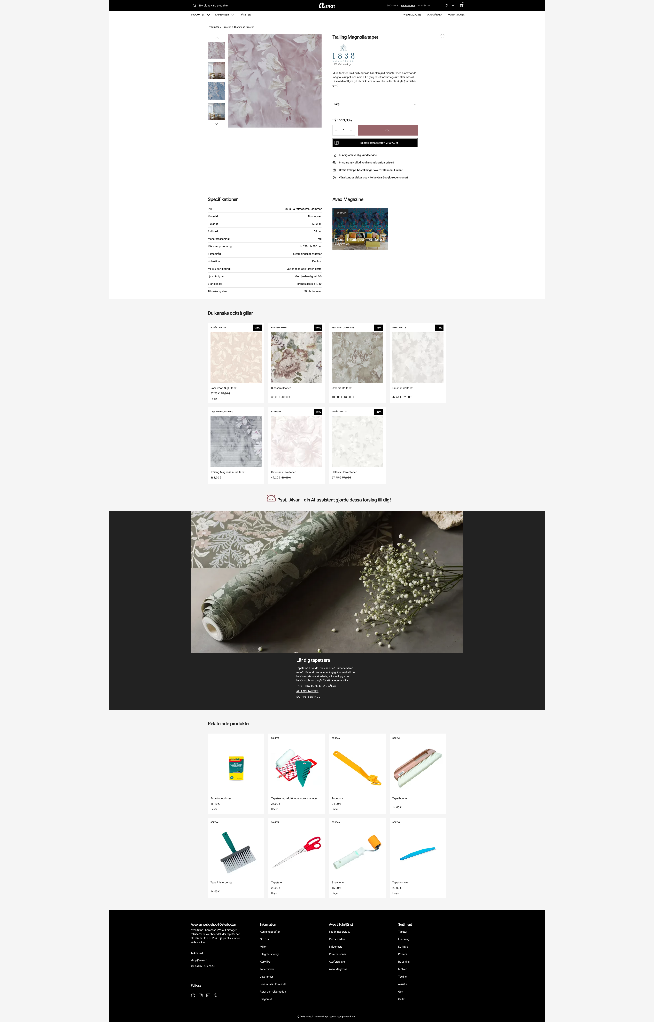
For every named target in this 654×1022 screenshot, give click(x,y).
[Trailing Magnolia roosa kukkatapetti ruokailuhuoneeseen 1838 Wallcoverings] (216, 70)
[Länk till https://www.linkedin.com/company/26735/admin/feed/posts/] (208, 995)
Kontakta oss (456, 14)
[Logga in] (454, 5)
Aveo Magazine (412, 14)
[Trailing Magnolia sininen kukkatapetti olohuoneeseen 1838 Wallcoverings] (216, 111)
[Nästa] (216, 124)
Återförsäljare (337, 961)
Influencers (335, 946)
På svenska (408, 5)
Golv (400, 991)
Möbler (402, 969)
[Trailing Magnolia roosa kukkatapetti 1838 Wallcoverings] (275, 81)
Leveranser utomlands (273, 984)
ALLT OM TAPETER (307, 691)
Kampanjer (222, 14)
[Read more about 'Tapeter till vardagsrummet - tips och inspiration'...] (360, 229)
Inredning (403, 939)
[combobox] (383, 104)
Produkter (198, 14)
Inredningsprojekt (339, 931)
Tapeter (226, 27)
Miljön (263, 946)
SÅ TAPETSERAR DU (308, 696)
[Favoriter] (446, 5)
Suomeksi (393, 5)
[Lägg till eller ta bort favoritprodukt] (442, 36)
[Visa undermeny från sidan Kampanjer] (233, 15)
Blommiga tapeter (244, 27)
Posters (402, 954)
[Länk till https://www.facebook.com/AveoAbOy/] (193, 995)
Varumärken (434, 14)
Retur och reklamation (273, 991)
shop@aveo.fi (199, 960)
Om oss (264, 939)
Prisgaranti (266, 999)
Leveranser (266, 976)
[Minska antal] (336, 130)
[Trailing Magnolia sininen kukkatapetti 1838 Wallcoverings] (216, 91)
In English (424, 5)
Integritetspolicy (269, 954)
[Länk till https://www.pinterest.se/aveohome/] (215, 995)
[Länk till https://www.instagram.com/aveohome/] (200, 995)
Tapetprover (267, 969)
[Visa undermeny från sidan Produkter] (208, 15)
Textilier (402, 976)
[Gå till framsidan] (327, 5)
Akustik (402, 984)
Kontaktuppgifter (270, 931)
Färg (337, 104)
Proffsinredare (337, 939)
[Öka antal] (351, 130)
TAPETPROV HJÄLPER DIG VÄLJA (316, 685)
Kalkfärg (403, 946)
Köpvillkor (266, 961)
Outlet (401, 999)
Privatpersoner (337, 954)
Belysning (404, 961)
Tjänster (245, 14)
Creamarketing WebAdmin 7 (342, 1016)
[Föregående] (216, 38)
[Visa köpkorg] (461, 5)
